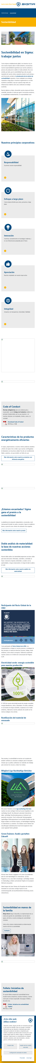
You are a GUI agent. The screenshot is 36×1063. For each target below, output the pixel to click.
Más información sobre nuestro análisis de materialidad (18, 570)
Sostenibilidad (13, 13)
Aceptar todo (10, 1045)
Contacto (7, 930)
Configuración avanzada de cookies (18, 1052)
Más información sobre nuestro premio (13, 530)
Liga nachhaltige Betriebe (23, 809)
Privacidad (22, 1058)
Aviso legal (29, 1058)
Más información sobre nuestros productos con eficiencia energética (18, 458)
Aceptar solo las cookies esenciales (25, 1046)
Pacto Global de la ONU (19, 646)
